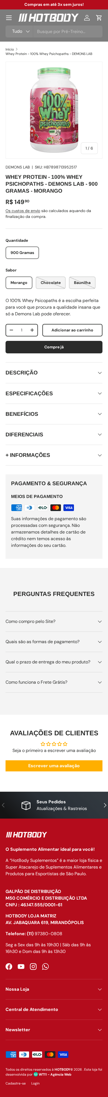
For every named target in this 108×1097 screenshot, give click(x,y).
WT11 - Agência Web (54, 1074)
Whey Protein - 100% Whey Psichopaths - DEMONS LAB (49, 54)
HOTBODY (62, 1069)
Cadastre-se (16, 1083)
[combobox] (54, 31)
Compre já (54, 346)
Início (10, 49)
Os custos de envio (23, 210)
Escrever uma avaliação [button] (54, 766)
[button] (99, 18)
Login (35, 1083)
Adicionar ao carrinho (72, 330)
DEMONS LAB (18, 167)
